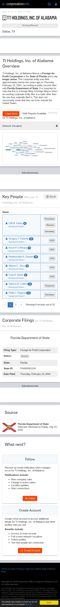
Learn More (11, 113)
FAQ (3, 571)
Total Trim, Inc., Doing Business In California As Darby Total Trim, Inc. (49, 148)
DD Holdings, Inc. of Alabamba (35, 155)
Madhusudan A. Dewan (22, 256)
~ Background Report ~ (16, 226)
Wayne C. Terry (18, 265)
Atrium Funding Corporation (22, 152)
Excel (52, 196)
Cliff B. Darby (39, 147)
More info (28, 604)
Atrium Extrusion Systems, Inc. (12, 147)
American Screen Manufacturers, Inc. (32, 153)
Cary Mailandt (22, 154)
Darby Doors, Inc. (15, 145)
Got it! (49, 602)
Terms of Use (8, 569)
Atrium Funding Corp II (25, 143)
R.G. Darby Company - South (35, 143)
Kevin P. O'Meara (13, 151)
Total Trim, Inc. (25, 147)
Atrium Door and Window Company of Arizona (43, 145)
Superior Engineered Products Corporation (48, 152)
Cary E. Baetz (17, 274)
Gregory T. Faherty (20, 238)
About (51, 569)
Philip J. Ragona (17, 147)
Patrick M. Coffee (19, 283)
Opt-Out (30, 569)
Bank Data (41, 569)
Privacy (20, 569)
